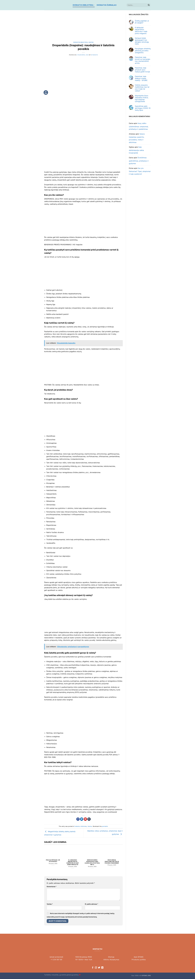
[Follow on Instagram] (96, 968)
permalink (105, 826)
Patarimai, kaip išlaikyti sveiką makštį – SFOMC (141, 78)
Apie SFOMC (139, 957)
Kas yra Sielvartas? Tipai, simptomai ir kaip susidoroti (140, 171)
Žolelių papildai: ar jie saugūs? (53, 860)
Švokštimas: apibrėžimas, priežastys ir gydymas (139, 160)
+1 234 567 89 (56, 960)
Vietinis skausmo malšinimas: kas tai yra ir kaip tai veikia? (142, 88)
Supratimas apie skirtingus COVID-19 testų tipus (142, 108)
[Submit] (148, 5)
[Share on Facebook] (78, 819)
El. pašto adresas (91, 904)
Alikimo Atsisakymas (111, 960)
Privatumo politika (139, 960)
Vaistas (91, 42)
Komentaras (51, 886)
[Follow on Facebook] (93, 968)
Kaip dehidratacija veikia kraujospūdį (136, 150)
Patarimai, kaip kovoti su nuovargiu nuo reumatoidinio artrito (142, 60)
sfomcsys (94, 55)
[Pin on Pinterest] (85, 819)
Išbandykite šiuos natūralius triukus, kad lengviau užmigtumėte (141, 99)
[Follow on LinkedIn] (102, 968)
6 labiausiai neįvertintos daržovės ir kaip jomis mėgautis (73, 862)
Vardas (50, 904)
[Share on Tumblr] (89, 819)
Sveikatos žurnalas (106, 5)
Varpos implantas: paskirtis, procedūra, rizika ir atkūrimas (137, 138)
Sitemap (111, 957)
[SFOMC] (57, 5)
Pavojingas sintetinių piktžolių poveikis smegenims (112, 861)
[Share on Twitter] (81, 819)
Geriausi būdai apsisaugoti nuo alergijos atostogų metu (92, 862)
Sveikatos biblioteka (83, 5)
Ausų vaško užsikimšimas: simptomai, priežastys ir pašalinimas (138, 126)
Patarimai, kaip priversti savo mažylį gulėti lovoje (142, 70)
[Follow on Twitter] (99, 968)
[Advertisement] (83, 27)
